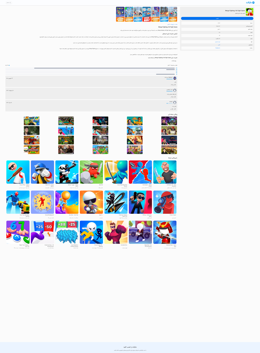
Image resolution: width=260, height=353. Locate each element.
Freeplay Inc (217, 48)
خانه (176, 24)
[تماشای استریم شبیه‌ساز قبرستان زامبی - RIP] (100, 140)
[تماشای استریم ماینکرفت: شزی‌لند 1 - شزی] (31, 121)
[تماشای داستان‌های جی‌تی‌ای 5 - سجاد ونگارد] (66, 150)
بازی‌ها (172, 24)
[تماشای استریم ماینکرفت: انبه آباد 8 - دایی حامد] (135, 150)
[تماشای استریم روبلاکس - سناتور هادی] (100, 121)
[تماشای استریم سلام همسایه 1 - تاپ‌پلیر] (135, 140)
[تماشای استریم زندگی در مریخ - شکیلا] (135, 131)
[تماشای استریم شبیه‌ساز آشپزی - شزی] (31, 150)
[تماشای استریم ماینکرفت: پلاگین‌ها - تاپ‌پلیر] (100, 150)
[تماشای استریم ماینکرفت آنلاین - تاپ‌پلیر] (66, 121)
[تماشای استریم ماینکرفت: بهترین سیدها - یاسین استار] (169, 150)
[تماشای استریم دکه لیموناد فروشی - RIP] (135, 121)
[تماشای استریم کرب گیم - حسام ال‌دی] (66, 131)
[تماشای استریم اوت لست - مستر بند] (31, 131)
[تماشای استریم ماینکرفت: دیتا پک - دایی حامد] (169, 121)
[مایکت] (250, 3)
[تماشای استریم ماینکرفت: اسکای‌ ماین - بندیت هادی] (100, 131)
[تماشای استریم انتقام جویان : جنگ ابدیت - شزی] (31, 140)
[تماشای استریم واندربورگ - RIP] (169, 131)
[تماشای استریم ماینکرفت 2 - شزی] (66, 140)
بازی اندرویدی (217, 42)
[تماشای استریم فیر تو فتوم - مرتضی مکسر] (169, 140)
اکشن (219, 45)
